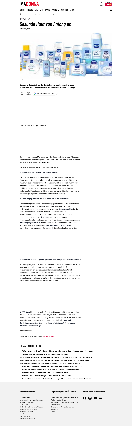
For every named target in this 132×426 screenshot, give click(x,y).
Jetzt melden (48, 336)
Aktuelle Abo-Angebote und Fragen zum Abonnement (64, 403)
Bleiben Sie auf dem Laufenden (94, 391)
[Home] (20, 14)
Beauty (30, 10)
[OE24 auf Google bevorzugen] (57, 93)
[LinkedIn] (100, 398)
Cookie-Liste (24, 405)
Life (36, 10)
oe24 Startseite (25, 398)
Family (47, 10)
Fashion (23, 10)
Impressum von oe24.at (27, 416)
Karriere (55, 10)
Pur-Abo (22, 414)
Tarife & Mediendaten (58, 400)
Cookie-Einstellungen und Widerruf (31, 407)
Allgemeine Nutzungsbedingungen (31, 400)
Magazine (25, 14)
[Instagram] (90, 398)
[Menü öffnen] (111, 10)
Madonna (32, 14)
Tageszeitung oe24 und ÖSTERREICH (63, 391)
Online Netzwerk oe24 (27, 391)
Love (41, 10)
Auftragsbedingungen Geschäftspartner (64, 398)
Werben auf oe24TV (26, 411)
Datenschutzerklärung (27, 402)
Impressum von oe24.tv (27, 418)
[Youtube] (95, 398)
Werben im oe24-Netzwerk (28, 409)
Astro (72, 10)
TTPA (53, 411)
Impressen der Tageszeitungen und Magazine (63, 408)
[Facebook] (84, 398)
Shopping (64, 10)
